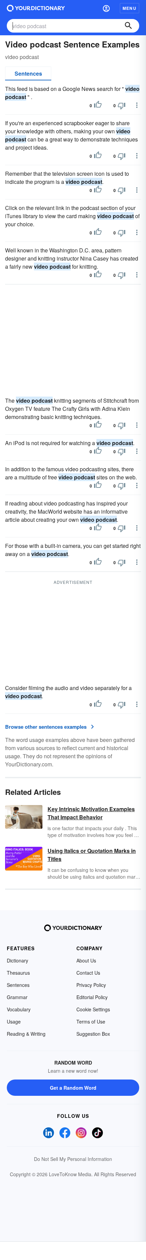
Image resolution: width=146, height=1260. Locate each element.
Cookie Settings (93, 1009)
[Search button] (128, 26)
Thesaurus (18, 972)
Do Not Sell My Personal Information (73, 1159)
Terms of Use (90, 1021)
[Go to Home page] (36, 8)
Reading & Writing (26, 1033)
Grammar (17, 997)
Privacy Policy (91, 984)
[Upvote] (98, 105)
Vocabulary (19, 1009)
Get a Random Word (73, 1087)
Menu (129, 8)
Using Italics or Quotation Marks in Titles (92, 855)
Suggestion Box (93, 1033)
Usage (14, 1021)
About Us (86, 960)
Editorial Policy (92, 997)
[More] (137, 105)
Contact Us (88, 972)
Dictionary (17, 960)
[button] (106, 8)
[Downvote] (121, 105)
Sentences (28, 73)
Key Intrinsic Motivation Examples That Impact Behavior (91, 813)
